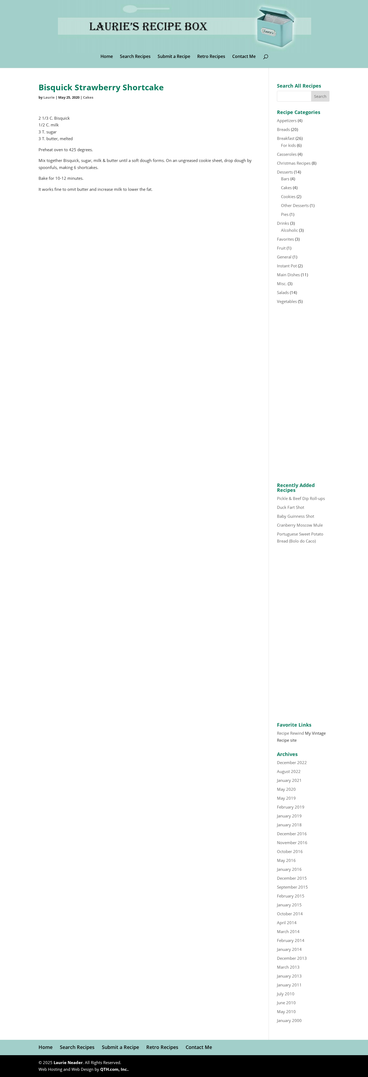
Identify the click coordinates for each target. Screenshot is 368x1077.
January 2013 (289, 976)
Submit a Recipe (174, 56)
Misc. (282, 283)
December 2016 (292, 833)
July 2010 (285, 993)
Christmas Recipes (294, 163)
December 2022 (292, 762)
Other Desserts (295, 205)
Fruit (281, 248)
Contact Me (244, 56)
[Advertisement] (303, 394)
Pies (285, 214)
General (284, 257)
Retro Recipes (211, 56)
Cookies (288, 196)
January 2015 (289, 904)
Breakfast (285, 138)
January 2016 (289, 869)
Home (106, 56)
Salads (283, 292)
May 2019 (286, 798)
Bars (285, 178)
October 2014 (290, 913)
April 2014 (287, 922)
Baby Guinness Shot (295, 516)
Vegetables (287, 301)
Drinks (283, 223)
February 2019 (290, 807)
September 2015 (292, 887)
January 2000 (289, 1020)
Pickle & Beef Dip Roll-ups (301, 498)
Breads (283, 129)
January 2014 (289, 949)
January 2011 (289, 985)
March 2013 (288, 967)
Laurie (49, 97)
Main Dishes (288, 274)
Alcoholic (289, 230)
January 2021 (289, 780)
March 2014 (288, 931)
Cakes (88, 97)
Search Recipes (135, 56)
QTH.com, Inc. (114, 1069)
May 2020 (286, 789)
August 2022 (289, 771)
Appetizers (287, 120)
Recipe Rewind (290, 733)
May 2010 (286, 1011)
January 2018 (289, 824)
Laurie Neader (68, 1062)
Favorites (285, 239)
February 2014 (290, 940)
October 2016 (290, 851)
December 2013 (292, 958)
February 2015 (290, 896)
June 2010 (286, 1002)
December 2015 (292, 878)
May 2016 (286, 860)
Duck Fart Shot (290, 507)
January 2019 (289, 816)
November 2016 (292, 842)
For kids (288, 145)
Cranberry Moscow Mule (300, 525)
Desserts (285, 172)
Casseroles (287, 154)
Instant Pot (287, 265)
